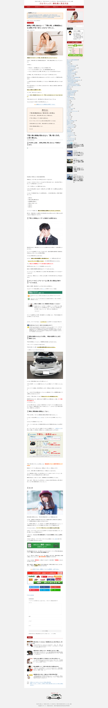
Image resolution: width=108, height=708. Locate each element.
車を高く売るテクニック (72, 65)
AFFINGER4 (68, 705)
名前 (30, 616)
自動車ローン (69, 86)
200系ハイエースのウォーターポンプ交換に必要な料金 (40, 682)
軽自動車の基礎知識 (71, 92)
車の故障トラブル (71, 127)
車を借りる (69, 61)
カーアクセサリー (70, 132)
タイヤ (69, 128)
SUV (68, 96)
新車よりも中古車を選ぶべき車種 (73, 85)
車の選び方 (69, 123)
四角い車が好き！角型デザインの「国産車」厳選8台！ (78, 162)
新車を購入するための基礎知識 (73, 77)
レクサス (68, 119)
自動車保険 (69, 131)
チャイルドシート (71, 134)
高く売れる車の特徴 (71, 66)
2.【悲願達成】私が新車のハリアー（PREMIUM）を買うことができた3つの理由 (44, 16)
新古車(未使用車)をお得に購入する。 (74, 80)
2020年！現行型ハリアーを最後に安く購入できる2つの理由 (78, 170)
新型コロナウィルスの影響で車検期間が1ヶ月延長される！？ (78, 146)
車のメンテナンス (65, 6)
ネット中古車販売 (71, 82)
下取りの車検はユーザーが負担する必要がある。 (39, 118)
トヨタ (68, 100)
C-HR (68, 107)
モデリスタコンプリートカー (73, 111)
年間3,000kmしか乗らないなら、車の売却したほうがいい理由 (46, 650)
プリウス (68, 112)
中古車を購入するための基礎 (73, 84)
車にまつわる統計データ (71, 120)
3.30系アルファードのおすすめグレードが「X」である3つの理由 (41, 17)
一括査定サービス (58, 428)
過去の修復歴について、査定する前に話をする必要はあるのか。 (46, 666)
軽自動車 (68, 89)
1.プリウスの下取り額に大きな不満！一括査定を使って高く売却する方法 (42, 14)
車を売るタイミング (71, 74)
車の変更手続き (69, 140)
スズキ (68, 115)
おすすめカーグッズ (71, 135)
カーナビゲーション (71, 138)
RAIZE (68, 62)
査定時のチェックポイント (72, 67)
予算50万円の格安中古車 (72, 81)
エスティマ (69, 105)
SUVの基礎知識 (70, 97)
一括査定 (55, 538)
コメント (30, 602)
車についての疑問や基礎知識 (72, 59)
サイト (30, 625)
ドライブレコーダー (71, 139)
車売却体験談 (70, 70)
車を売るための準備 (71, 73)
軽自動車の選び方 (71, 94)
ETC (68, 136)
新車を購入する (37, 6)
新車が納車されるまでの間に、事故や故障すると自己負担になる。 (43, 123)
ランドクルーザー (70, 108)
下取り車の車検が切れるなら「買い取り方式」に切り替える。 (42, 113)
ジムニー (69, 116)
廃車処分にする (55, 6)
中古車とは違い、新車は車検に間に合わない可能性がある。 (41, 115)
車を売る (28, 6)
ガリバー (44, 288)
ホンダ (68, 113)
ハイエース (69, 109)
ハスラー (69, 117)
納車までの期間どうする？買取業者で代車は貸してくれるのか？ (47, 303)
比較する (68, 88)
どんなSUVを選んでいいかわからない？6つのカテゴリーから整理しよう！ (78, 154)
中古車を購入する (47, 6)
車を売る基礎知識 (31, 595)
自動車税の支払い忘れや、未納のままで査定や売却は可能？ (45, 674)
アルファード (69, 104)
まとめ (31, 128)
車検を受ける (73, 6)
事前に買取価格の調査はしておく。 (37, 126)
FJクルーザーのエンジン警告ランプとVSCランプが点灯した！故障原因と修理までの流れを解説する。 (78, 179)
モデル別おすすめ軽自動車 (72, 90)
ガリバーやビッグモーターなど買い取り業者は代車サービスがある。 (43, 120)
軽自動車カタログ (71, 93)
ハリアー (68, 101)
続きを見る (37, 311)
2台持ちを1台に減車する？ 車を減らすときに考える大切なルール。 (47, 658)
